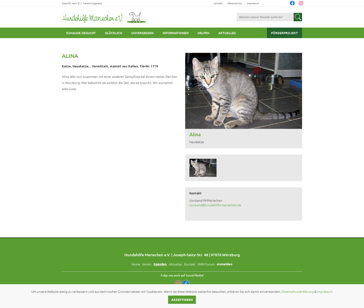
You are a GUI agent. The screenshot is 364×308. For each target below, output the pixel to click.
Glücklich (113, 33)
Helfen (203, 33)
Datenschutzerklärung (298, 291)
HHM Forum (206, 264)
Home (136, 264)
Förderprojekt (284, 33)
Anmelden (224, 264)
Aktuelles (227, 33)
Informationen (176, 33)
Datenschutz (235, 3)
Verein (146, 264)
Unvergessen (142, 33)
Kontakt (218, 3)
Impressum (253, 3)
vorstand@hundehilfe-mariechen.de (215, 205)
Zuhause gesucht (81, 33)
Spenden (160, 264)
